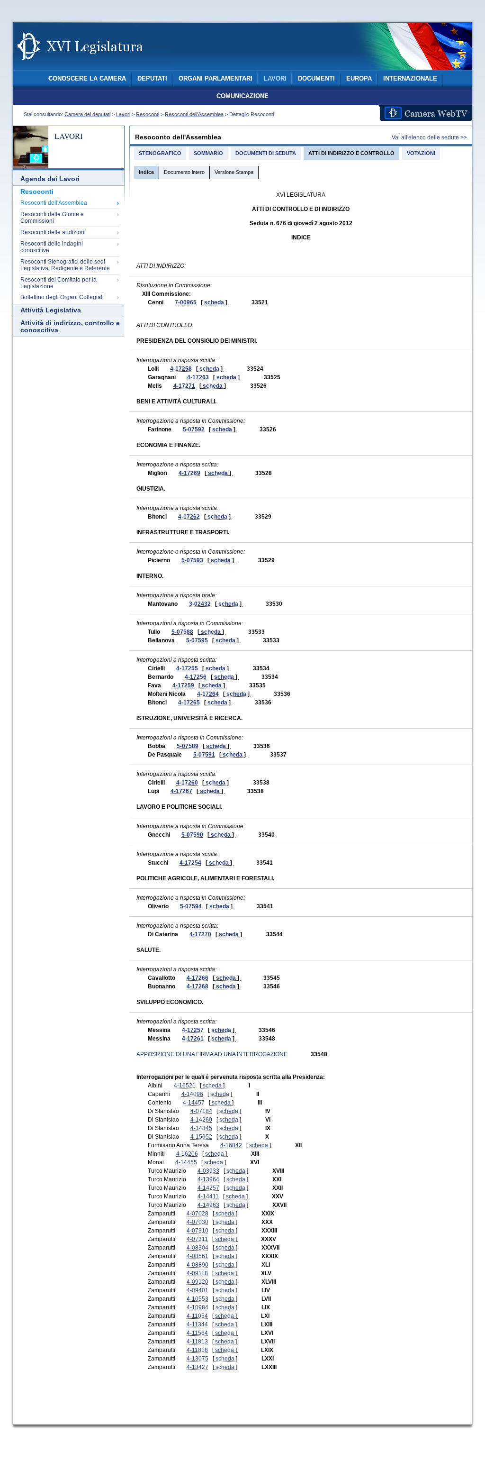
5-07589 (187, 746)
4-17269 (189, 473)
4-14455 (186, 1162)
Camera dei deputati (87, 114)
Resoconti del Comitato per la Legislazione (58, 283)
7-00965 (186, 302)
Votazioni (421, 153)
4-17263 (198, 377)
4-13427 (197, 1367)
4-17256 (196, 677)
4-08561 (197, 1256)
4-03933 (208, 1171)
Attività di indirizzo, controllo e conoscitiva (70, 327)
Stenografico (160, 153)
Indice (146, 172)
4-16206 (187, 1154)
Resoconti (147, 114)
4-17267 (181, 791)
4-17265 (189, 702)
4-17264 (208, 694)
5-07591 (204, 754)
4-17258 (181, 368)
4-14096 (192, 1094)
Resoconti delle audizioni (53, 232)
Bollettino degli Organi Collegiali (62, 297)
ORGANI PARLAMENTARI (215, 78)
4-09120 (197, 1281)
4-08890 (197, 1264)
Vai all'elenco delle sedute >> (429, 137)
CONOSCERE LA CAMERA (87, 78)
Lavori (123, 114)
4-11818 (197, 1350)
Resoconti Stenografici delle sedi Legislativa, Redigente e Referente (65, 265)
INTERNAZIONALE (410, 78)
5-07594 (191, 906)
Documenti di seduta (265, 153)
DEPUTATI (152, 78)
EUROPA (359, 78)
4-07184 (201, 1111)
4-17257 (193, 1030)
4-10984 (197, 1307)
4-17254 (190, 862)
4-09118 (197, 1273)
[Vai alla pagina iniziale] (91, 65)
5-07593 (192, 560)
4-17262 (189, 516)
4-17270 (200, 934)
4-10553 (197, 1299)
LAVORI (275, 78)
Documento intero (184, 172)
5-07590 (192, 834)
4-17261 (193, 1038)
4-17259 (183, 685)
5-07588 (182, 632)
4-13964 (208, 1179)
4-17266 (197, 978)
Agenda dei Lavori (50, 179)
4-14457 (194, 1102)
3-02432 (200, 604)
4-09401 (197, 1290)
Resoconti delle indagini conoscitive (51, 247)
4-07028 (197, 1213)
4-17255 (187, 668)
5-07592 (194, 429)
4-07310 (197, 1230)
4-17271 (184, 386)
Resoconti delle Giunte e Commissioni (52, 217)
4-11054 (197, 1316)
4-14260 (201, 1119)
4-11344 (197, 1324)
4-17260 (187, 782)
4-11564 (197, 1333)
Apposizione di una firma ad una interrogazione (211, 1054)
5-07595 (197, 640)
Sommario (208, 153)
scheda (214, 302)
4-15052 (201, 1136)
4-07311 (197, 1239)
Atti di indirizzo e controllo (351, 153)
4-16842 (231, 1145)
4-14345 (201, 1128)
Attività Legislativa (50, 310)
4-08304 (197, 1247)
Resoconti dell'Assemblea (194, 114)
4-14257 (208, 1188)
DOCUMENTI (316, 78)
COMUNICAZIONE (242, 96)
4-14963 (208, 1205)
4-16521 (185, 1085)
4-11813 (197, 1341)
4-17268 (197, 986)
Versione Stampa (234, 172)
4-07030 (197, 1222)
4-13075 (197, 1358)
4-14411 (208, 1196)
